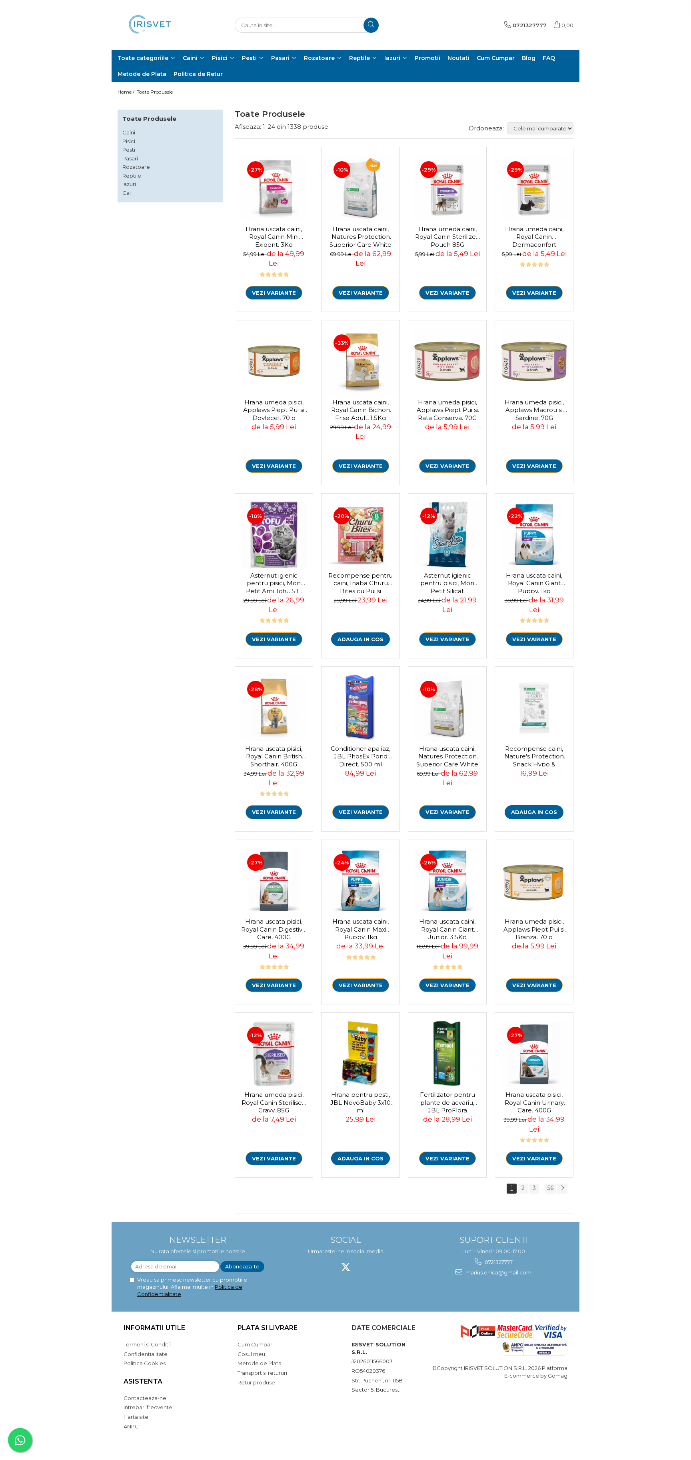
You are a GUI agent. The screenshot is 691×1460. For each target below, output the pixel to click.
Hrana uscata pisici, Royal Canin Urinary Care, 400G (534, 1101)
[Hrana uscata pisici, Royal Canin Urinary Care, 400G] (534, 1054)
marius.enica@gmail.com (497, 1272)
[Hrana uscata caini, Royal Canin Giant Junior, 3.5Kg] (447, 881)
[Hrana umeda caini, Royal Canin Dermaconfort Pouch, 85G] (534, 188)
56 (550, 1188)
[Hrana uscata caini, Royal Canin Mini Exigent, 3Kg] (274, 188)
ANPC (131, 1426)
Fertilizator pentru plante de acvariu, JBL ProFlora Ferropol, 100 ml (447, 1101)
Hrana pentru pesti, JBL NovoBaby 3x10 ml (360, 1101)
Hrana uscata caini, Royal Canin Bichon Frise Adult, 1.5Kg (360, 409)
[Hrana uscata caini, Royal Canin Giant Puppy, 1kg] (534, 535)
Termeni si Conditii (147, 1344)
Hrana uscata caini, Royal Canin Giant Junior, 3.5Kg (447, 928)
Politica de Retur (198, 74)
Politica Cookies (145, 1363)
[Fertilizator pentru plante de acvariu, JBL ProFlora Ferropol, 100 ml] (447, 1054)
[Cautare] (371, 25)
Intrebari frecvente (148, 1407)
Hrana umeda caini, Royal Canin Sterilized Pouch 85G (447, 236)
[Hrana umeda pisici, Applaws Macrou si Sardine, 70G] (534, 361)
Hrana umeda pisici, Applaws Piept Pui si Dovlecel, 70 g (273, 409)
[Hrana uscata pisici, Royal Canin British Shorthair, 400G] (274, 708)
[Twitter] (346, 1267)
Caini (128, 132)
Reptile (131, 175)
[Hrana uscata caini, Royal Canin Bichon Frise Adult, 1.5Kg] (360, 361)
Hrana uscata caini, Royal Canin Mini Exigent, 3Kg (274, 236)
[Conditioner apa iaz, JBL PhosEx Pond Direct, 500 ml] (360, 708)
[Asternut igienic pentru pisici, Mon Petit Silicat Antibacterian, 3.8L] (447, 535)
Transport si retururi (262, 1373)
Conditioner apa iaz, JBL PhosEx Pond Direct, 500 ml (360, 755)
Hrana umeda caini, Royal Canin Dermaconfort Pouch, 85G (534, 236)
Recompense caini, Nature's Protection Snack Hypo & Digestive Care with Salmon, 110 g (534, 755)
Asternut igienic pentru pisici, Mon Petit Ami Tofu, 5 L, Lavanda (274, 582)
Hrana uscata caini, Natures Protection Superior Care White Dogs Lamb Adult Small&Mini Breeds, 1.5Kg (447, 755)
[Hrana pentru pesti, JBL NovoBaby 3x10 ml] (360, 1054)
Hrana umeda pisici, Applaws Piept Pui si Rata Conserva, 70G (447, 409)
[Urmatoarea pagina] (562, 1189)
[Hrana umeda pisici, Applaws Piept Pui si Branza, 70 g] (534, 881)
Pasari (130, 158)
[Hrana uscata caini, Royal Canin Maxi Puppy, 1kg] (360, 881)
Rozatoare (136, 167)
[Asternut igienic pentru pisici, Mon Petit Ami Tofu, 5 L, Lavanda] (274, 535)
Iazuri (129, 184)
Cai (126, 193)
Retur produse (256, 1382)
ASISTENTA (143, 1381)
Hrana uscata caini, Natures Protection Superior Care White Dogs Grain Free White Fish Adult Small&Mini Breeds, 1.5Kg (360, 236)
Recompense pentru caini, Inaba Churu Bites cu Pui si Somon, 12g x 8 (360, 582)
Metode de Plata (142, 74)
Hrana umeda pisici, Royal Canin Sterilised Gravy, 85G (274, 1101)
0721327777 (498, 1262)
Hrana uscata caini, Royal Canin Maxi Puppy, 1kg (360, 928)
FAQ (549, 58)
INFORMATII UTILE (154, 1328)
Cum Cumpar (255, 1344)
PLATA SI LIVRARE (268, 1328)
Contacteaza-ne (145, 1398)
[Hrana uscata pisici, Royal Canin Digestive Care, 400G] (274, 881)
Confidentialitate (146, 1354)
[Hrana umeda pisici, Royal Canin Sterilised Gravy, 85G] (274, 1054)
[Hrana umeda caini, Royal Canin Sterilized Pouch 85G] (447, 188)
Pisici (128, 141)
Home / (127, 92)
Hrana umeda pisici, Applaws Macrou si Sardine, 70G (534, 409)
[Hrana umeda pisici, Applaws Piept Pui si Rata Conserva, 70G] (447, 361)
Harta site (136, 1417)
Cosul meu (251, 1354)
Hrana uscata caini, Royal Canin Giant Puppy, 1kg (534, 582)
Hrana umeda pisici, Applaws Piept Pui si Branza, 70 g (534, 928)
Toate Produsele (155, 92)
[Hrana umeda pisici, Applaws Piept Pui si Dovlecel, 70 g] (274, 361)
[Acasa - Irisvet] (158, 25)
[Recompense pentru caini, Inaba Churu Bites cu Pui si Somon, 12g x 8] (360, 535)
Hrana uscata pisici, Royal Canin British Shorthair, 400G (273, 755)
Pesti (128, 149)
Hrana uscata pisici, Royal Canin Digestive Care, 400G (273, 928)
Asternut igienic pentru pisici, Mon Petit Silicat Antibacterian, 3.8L (447, 582)
